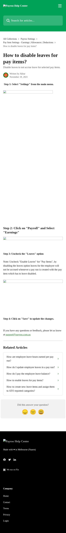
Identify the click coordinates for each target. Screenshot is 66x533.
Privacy (6, 514)
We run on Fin (13, 469)
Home (6, 496)
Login (6, 521)
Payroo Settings (28, 39)
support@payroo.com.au (18, 334)
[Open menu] (60, 6)
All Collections (10, 39)
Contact (6, 502)
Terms (6, 508)
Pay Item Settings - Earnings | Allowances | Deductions (28, 42)
